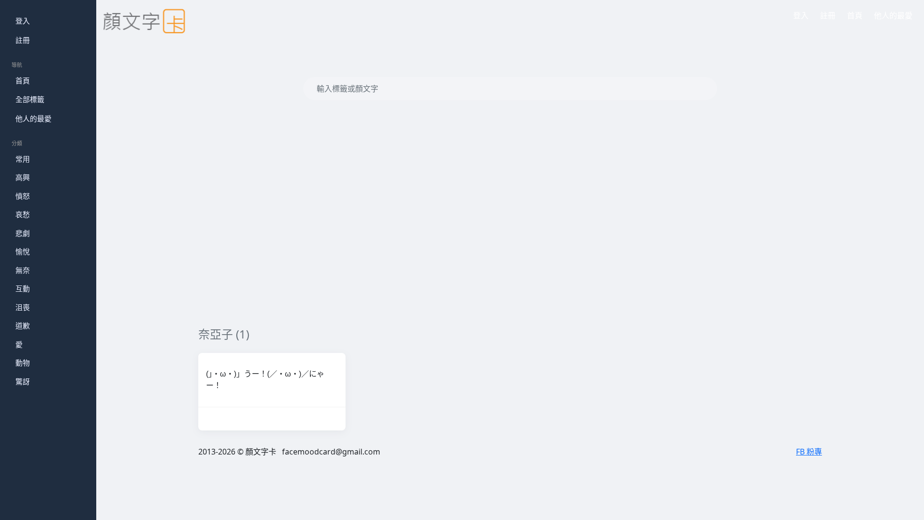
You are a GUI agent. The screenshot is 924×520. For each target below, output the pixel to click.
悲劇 (22, 233)
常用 (22, 159)
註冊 (22, 40)
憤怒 (22, 196)
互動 (22, 288)
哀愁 (22, 214)
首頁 (22, 80)
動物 (22, 362)
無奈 (22, 270)
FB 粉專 (809, 451)
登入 (22, 21)
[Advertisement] (487, 236)
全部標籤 (29, 99)
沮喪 (22, 307)
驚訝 (22, 381)
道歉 (22, 325)
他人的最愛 (33, 118)
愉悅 (22, 251)
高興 (22, 177)
